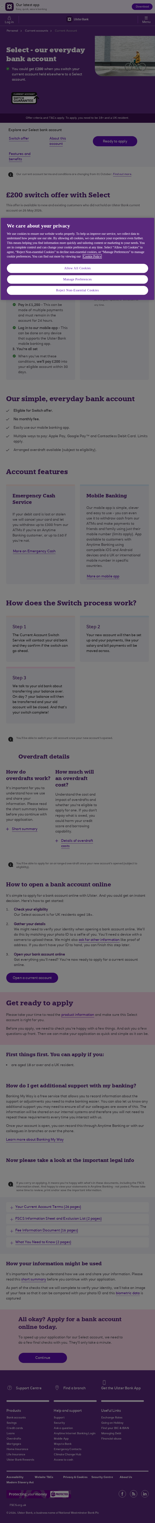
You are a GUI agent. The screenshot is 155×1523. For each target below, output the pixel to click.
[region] (77, 259)
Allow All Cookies (77, 268)
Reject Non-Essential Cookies (77, 290)
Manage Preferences (77, 279)
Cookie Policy (92, 256)
